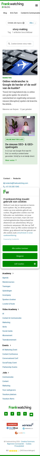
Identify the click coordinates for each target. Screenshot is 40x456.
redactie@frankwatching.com (17, 183)
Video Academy (9, 309)
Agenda (5, 278)
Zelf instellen (19, 264)
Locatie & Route (8, 304)
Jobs (4, 372)
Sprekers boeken (9, 299)
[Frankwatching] (12, 4)
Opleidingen (7, 291)
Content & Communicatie (11, 318)
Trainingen (6, 286)
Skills (4, 327)
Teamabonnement (9, 340)
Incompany (6, 295)
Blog (5, 13)
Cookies (28, 444)
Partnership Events (9, 367)
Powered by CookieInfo (11, 239)
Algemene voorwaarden (15, 444)
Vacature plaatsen (9, 394)
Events (5, 345)
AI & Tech (14, 13)
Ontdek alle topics (15, 23)
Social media (7, 331)
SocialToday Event (9, 363)
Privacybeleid (19, 446)
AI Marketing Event (9, 350)
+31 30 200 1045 (12, 187)
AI (3, 314)
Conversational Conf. (10, 358)
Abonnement (7, 335)
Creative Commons (28, 441)
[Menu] (36, 5)
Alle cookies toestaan (20, 248)
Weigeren (20, 256)
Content (5, 381)
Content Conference (10, 354)
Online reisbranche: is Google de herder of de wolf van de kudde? (19, 85)
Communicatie (7, 377)
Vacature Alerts (8, 399)
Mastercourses (8, 282)
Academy (7, 273)
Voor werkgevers (9, 390)
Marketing (6, 322)
